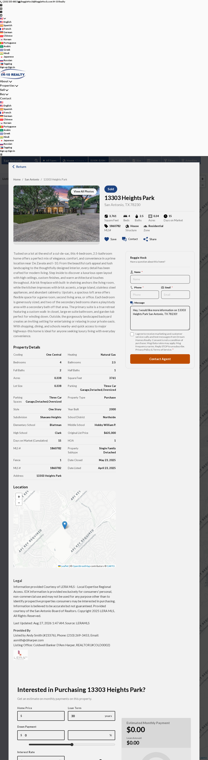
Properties (7, 85)
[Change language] (3, 18)
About (4, 81)
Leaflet (64, 566)
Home (17, 179)
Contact (5, 98)
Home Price (24, 708)
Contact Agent (160, 359)
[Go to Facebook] (1, 5)
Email (169, 287)
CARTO (111, 566)
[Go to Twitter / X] (1, 11)
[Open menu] (1, 154)
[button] (64, 525)
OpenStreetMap (81, 566)
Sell (2, 89)
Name (138, 271)
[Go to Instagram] (1, 8)
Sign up (4, 67)
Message (139, 302)
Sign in (11, 67)
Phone (139, 287)
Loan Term (74, 708)
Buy (2, 94)
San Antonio (32, 179)
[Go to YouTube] (1, 15)
